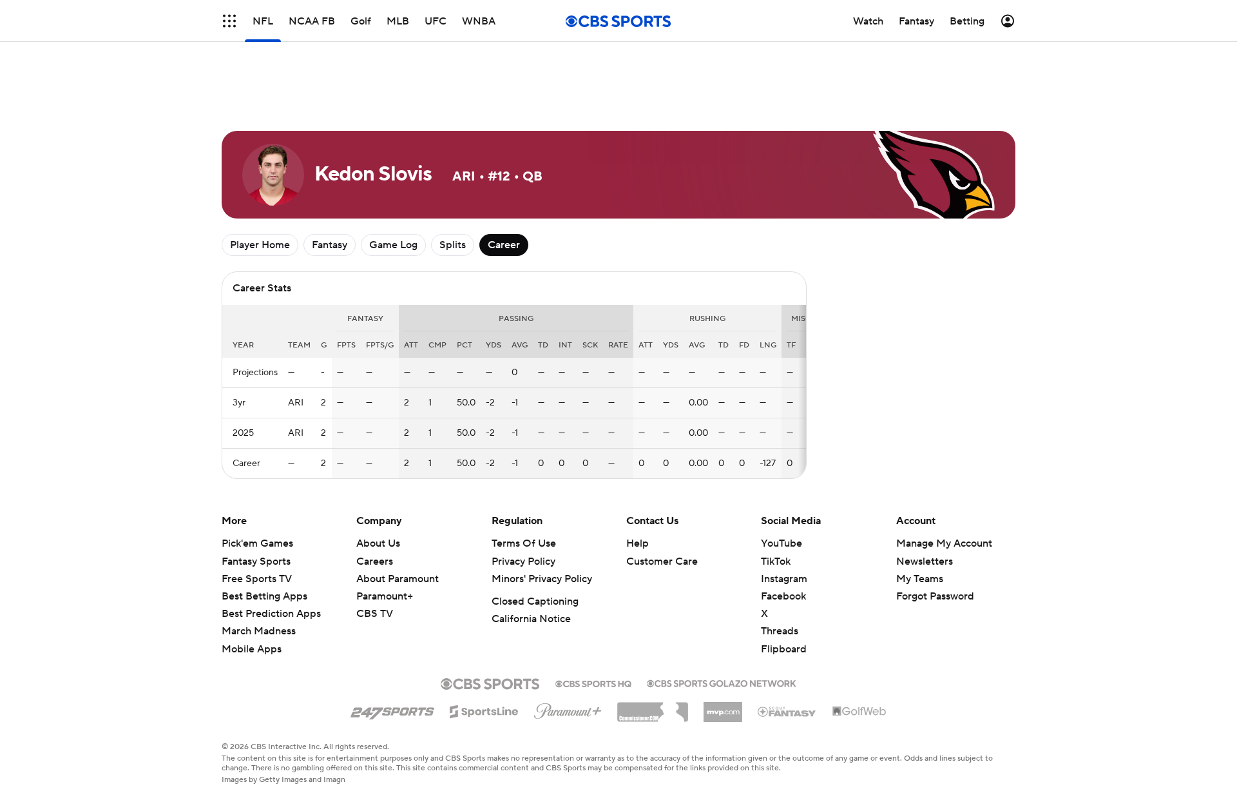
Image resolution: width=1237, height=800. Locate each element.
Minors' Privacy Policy (542, 578)
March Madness (259, 631)
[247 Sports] (392, 709)
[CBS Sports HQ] (593, 682)
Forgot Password (935, 596)
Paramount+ (384, 596)
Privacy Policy (523, 561)
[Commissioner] (652, 707)
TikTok (776, 561)
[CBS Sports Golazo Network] (721, 682)
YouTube (781, 543)
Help (637, 543)
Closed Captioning (535, 601)
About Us (378, 543)
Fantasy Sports (256, 561)
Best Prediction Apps (271, 613)
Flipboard (784, 649)
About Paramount (397, 578)
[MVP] (723, 707)
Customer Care (662, 561)
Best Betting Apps (264, 596)
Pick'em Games (257, 543)
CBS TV (374, 613)
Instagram (784, 578)
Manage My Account (944, 543)
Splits (452, 245)
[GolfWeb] (859, 711)
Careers (374, 561)
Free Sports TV (257, 578)
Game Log (393, 245)
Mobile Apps (252, 649)
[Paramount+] (568, 708)
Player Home (260, 245)
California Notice (531, 618)
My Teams (919, 578)
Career (504, 245)
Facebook (783, 596)
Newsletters (924, 561)
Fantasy (329, 245)
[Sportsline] (484, 709)
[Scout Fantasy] (787, 711)
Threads (779, 631)
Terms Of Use (524, 543)
